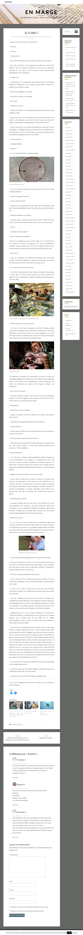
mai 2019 (68, 276)
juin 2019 (68, 272)
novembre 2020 (70, 221)
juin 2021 (68, 198)
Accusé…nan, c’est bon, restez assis (71, 86)
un (30, 241)
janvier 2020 (69, 250)
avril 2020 (68, 240)
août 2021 (68, 192)
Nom (11, 881)
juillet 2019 (69, 269)
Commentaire (14, 855)
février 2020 (69, 247)
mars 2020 (68, 243)
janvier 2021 (69, 214)
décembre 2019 (70, 253)
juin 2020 (68, 234)
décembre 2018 (70, 292)
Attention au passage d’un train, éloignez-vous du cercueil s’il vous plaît (17, 738)
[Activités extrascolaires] (31, 705)
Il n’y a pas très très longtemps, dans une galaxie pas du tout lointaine (16, 713)
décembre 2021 (70, 179)
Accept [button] (69, 932)
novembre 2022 (70, 143)
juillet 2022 (69, 156)
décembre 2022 (70, 140)
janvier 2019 (69, 289)
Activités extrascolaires (30, 711)
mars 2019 (68, 282)
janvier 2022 (69, 176)
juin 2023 (68, 127)
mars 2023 (68, 130)
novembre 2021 (70, 182)
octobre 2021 (69, 185)
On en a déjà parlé (16, 522)
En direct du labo (70, 52)
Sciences (19, 724)
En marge (8, 2)
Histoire (13, 724)
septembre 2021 (70, 188)
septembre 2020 (70, 227)
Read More (74, 932)
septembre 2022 (70, 150)
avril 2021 (68, 205)
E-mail (11, 890)
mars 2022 (68, 169)
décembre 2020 (70, 218)
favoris (42, 241)
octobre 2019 (69, 259)
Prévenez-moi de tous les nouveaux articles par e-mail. (27, 911)
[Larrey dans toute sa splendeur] (47, 705)
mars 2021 (68, 208)
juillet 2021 (69, 195)
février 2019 (69, 285)
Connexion (69, 320)
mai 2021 (68, 201)
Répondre (15, 777)
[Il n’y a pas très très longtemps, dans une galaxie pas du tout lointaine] (16, 705)
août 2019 (68, 266)
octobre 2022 (69, 147)
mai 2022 (68, 163)
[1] (42, 565)
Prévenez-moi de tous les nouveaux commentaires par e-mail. (29, 907)
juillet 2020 (69, 230)
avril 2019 (68, 279)
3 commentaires (46, 36)
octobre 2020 (69, 224)
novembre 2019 (70, 256)
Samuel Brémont (33, 36)
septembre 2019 (70, 263)
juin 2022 (68, 159)
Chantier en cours (70, 56)
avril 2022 (68, 166)
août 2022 (68, 153)
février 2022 (69, 172)
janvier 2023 (69, 137)
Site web (11, 898)
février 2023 (69, 134)
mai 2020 (68, 237)
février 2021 (69, 211)
